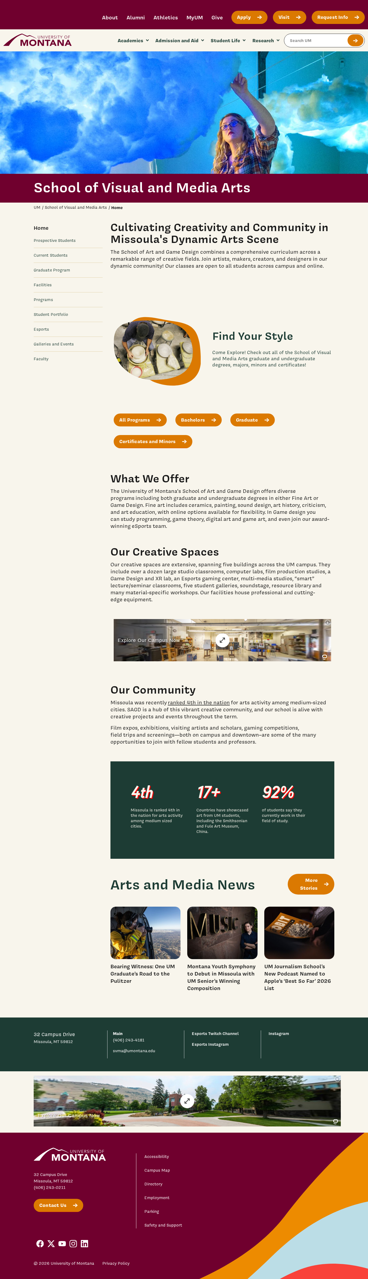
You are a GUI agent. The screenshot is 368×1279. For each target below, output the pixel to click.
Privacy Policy (116, 1263)
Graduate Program (52, 270)
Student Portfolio (51, 314)
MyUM (194, 17)
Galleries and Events (54, 344)
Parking (151, 1211)
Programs (43, 299)
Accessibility (156, 1156)
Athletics (166, 17)
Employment (156, 1197)
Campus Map (157, 1170)
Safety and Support (163, 1225)
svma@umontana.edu (134, 1051)
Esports (41, 329)
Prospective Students (55, 240)
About (110, 17)
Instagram (279, 1033)
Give (217, 17)
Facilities (43, 284)
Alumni (136, 17)
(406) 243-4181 (128, 1040)
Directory (153, 1184)
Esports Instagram (210, 1044)
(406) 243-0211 (49, 1187)
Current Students (51, 255)
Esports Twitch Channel (215, 1033)
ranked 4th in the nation (199, 702)
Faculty (41, 359)
